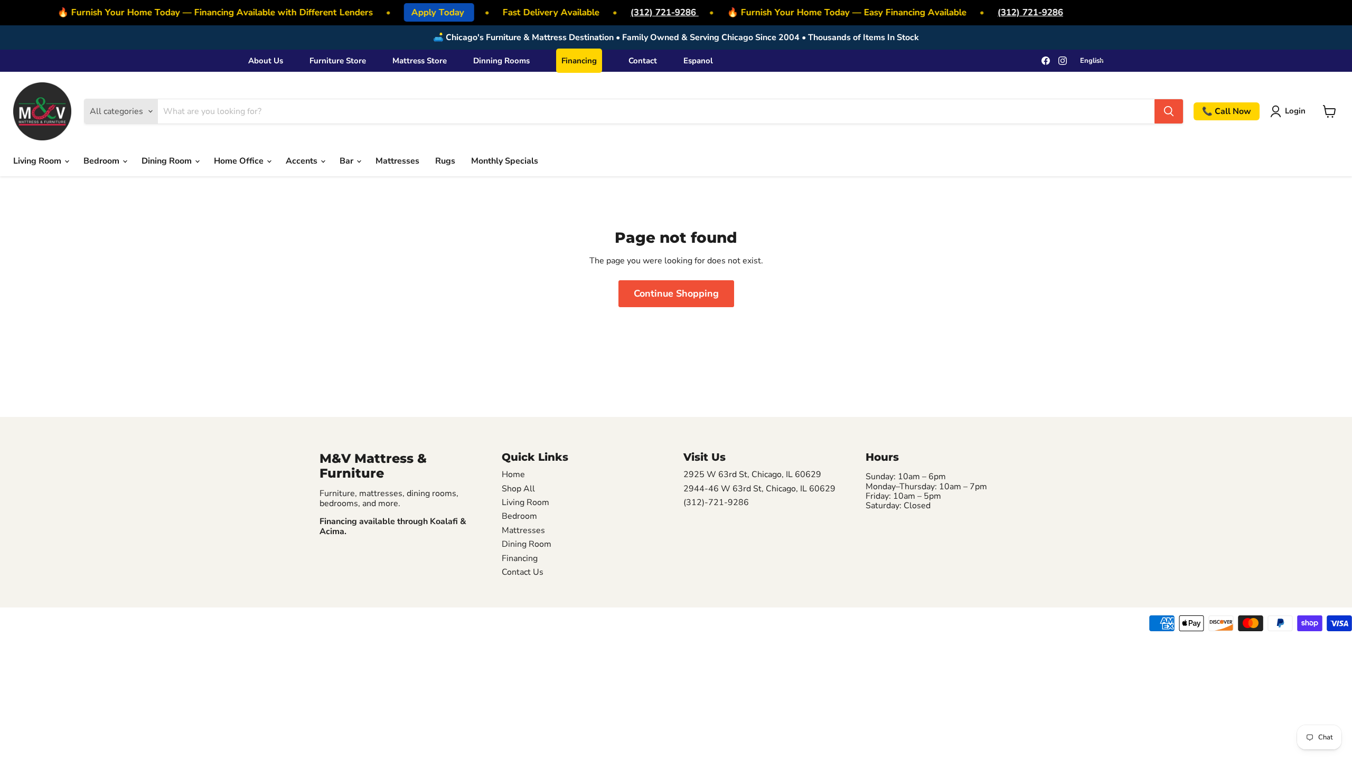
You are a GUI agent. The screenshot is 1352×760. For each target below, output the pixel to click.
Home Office (240, 161)
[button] (1290, 111)
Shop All (518, 488)
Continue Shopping (676, 293)
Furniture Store (337, 60)
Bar (347, 161)
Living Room (38, 161)
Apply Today (433, 12)
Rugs (445, 161)
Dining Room (168, 161)
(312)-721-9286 (716, 502)
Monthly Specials (504, 161)
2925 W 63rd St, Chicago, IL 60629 (752, 474)
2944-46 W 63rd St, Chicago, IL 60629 (759, 488)
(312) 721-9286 (658, 12)
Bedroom (102, 161)
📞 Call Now (1226, 111)
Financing (579, 60)
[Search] (1168, 111)
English (1092, 60)
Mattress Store (419, 60)
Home (513, 474)
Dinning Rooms (501, 60)
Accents (303, 161)
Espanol (698, 60)
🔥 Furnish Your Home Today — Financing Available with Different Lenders (210, 12)
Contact (642, 60)
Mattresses (397, 161)
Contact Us (522, 572)
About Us (265, 60)
